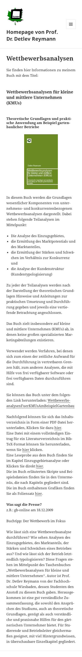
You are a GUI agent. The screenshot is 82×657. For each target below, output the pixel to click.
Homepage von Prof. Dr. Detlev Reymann (32, 35)
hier (57, 427)
